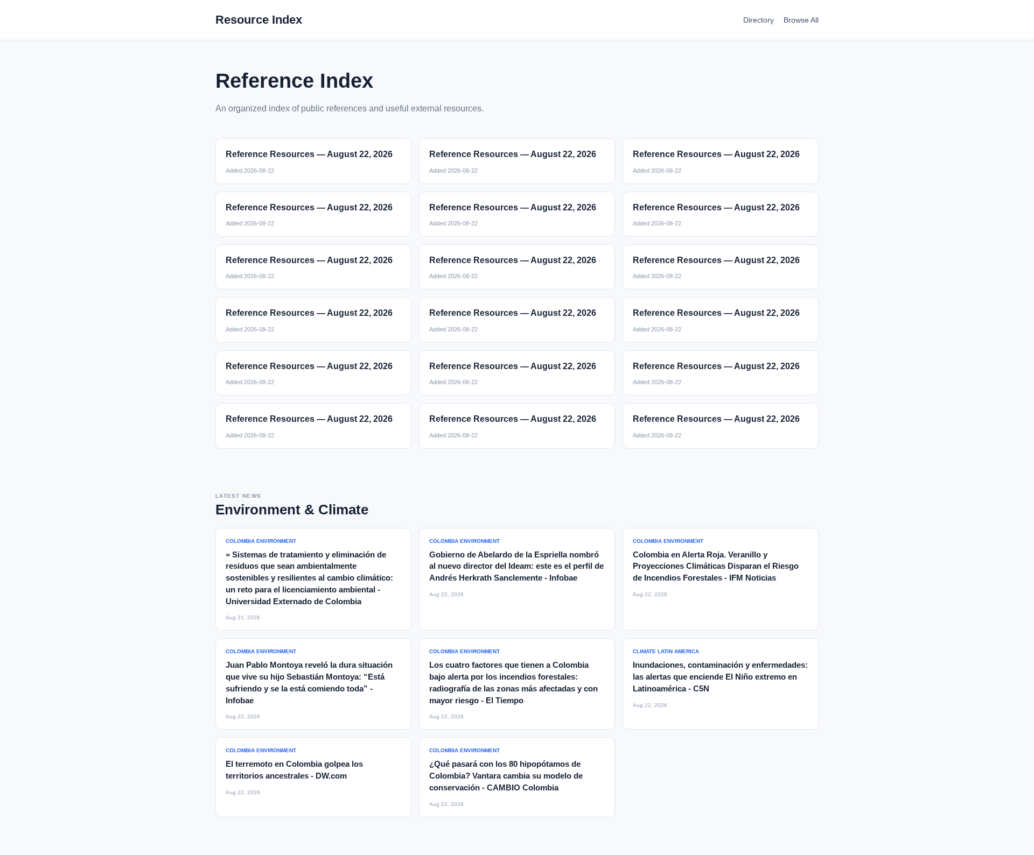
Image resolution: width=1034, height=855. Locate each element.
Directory (758, 20)
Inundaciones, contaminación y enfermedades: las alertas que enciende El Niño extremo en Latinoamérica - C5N (720, 676)
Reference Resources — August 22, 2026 (309, 154)
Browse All (801, 20)
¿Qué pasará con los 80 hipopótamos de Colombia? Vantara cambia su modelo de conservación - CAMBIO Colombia (506, 775)
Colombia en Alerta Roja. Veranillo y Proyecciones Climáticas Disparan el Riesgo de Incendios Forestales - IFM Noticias (716, 566)
